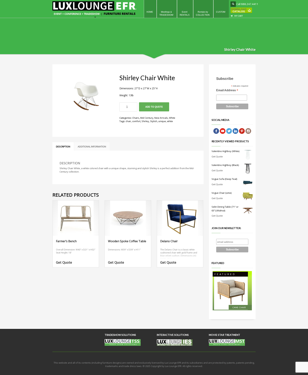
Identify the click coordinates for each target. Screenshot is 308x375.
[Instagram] (248, 130)
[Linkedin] (235, 130)
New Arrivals (161, 117)
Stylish (153, 121)
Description (63, 146)
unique (162, 121)
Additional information (92, 146)
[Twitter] (229, 130)
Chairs (135, 117)
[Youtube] (222, 130)
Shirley (145, 121)
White (172, 117)
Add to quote (154, 107)
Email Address (227, 90)
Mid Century (146, 117)
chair (128, 121)
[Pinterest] (242, 130)
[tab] (63, 146)
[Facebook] (216, 130)
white (170, 121)
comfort (136, 121)
